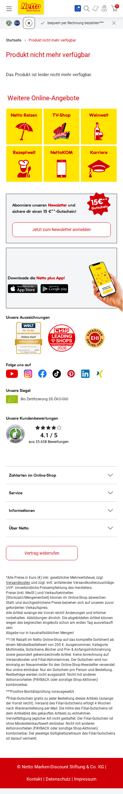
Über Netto (19, 528)
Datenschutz (58, 779)
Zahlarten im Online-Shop (32, 475)
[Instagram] (28, 374)
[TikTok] (57, 374)
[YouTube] (12, 374)
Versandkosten (18, 583)
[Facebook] (42, 374)
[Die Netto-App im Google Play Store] (54, 288)
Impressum (85, 779)
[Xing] (100, 374)
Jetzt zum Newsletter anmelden (61, 229)
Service (15, 493)
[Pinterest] (71, 374)
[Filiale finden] (104, 8)
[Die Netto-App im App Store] (23, 288)
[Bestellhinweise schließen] (114, 23)
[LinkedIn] (85, 374)
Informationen (22, 510)
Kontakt (34, 779)
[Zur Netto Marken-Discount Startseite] (31, 7)
